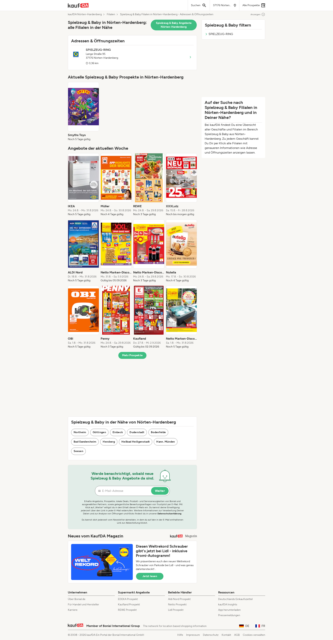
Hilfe (180, 635)
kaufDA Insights (227, 604)
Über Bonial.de (76, 599)
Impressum (193, 635)
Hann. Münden (165, 441)
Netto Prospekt (177, 604)
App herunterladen (229, 610)
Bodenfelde (158, 432)
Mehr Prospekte (132, 355)
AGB (237, 635)
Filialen (111, 14)
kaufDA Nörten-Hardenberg (85, 14)
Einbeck (118, 432)
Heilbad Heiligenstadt (135, 441)
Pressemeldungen (229, 615)
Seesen (78, 451)
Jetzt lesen (149, 576)
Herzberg (109, 441)
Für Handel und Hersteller (83, 604)
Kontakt (226, 635)
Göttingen (99, 432)
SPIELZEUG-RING (221, 34)
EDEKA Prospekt (128, 599)
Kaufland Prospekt (129, 604)
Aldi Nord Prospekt (179, 599)
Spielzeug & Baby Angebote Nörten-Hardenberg (174, 24)
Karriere (72, 610)
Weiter (160, 491)
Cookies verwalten (254, 635)
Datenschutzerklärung (169, 513)
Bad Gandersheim (85, 441)
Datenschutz (211, 635)
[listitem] (83, 111)
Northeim (80, 432)
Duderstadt (137, 432)
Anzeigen (256, 14)
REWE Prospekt (127, 610)
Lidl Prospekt (175, 610)
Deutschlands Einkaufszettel (235, 599)
